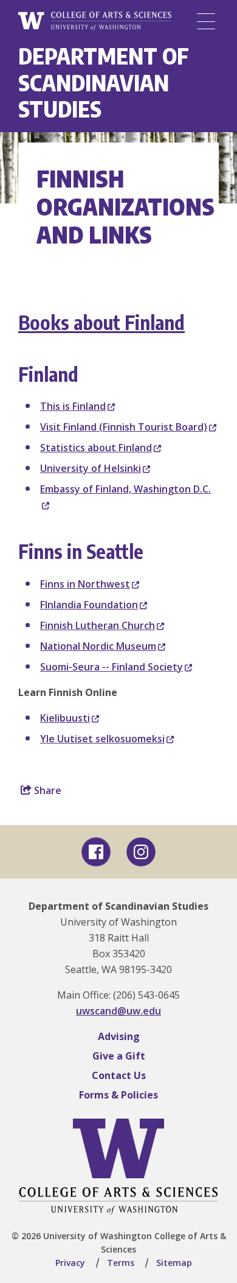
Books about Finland (101, 322)
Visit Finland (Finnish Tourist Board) (123, 427)
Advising (119, 1036)
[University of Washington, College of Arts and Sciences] (94, 21)
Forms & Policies (118, 1095)
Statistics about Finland (96, 447)
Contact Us (119, 1075)
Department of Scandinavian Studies (103, 82)
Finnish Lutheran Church (97, 625)
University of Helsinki (90, 468)
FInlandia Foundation (89, 604)
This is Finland (73, 406)
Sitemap (174, 1262)
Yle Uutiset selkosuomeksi (102, 738)
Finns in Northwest (85, 584)
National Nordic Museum (98, 646)
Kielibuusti (65, 718)
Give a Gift (118, 1056)
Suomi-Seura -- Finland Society (111, 666)
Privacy (70, 1262)
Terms (120, 1262)
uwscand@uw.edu (118, 1011)
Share (46, 790)
